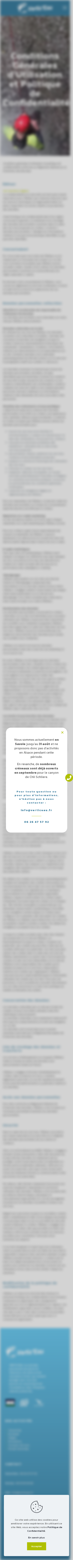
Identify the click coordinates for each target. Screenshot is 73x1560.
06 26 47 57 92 (36, 822)
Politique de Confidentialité (44, 1529)
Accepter (36, 1546)
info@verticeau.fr (36, 810)
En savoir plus (36, 1537)
